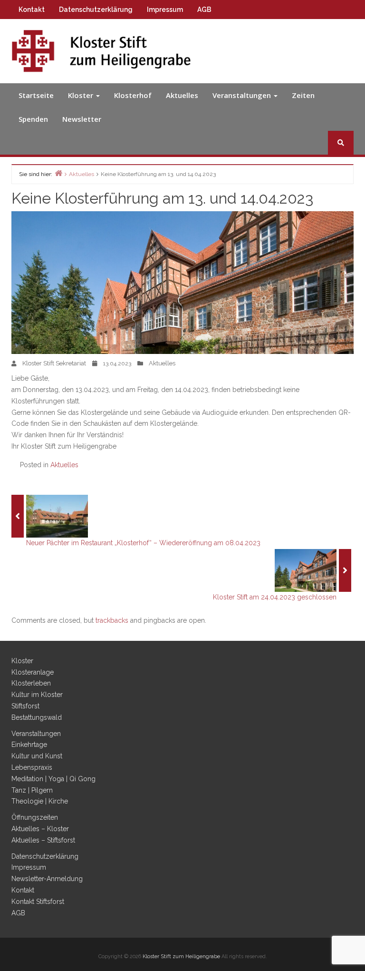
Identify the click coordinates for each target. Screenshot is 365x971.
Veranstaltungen (242, 95)
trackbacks (112, 620)
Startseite (36, 95)
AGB (204, 9)
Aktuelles (182, 95)
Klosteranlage (32, 672)
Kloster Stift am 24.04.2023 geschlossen (274, 597)
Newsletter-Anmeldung (47, 879)
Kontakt (32, 9)
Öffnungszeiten (34, 817)
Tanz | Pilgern (32, 790)
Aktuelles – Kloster (40, 829)
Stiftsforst (25, 706)
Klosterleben (31, 683)
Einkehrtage (29, 744)
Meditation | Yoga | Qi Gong (53, 779)
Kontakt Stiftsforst (37, 901)
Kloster (81, 95)
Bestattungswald (36, 717)
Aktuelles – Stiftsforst (43, 840)
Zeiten (303, 95)
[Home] (58, 173)
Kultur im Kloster (37, 694)
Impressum (165, 9)
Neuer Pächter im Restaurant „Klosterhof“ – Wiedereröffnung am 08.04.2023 (143, 543)
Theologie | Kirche (39, 801)
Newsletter (81, 119)
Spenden (33, 119)
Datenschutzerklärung (96, 9)
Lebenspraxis (31, 767)
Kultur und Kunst (36, 756)
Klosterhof (133, 95)
